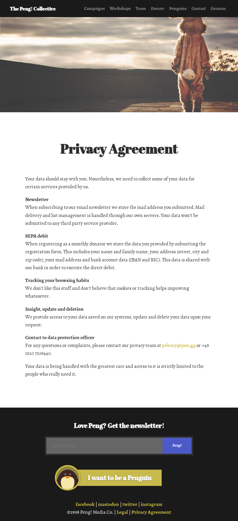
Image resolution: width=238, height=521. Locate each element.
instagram (151, 504)
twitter (129, 504)
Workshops (120, 8)
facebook (85, 504)
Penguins (178, 8)
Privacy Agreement (151, 512)
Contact (199, 8)
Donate (157, 8)
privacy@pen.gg (179, 345)
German (218, 8)
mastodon (108, 504)
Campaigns (94, 8)
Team (141, 8)
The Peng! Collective (33, 8)
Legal (122, 512)
